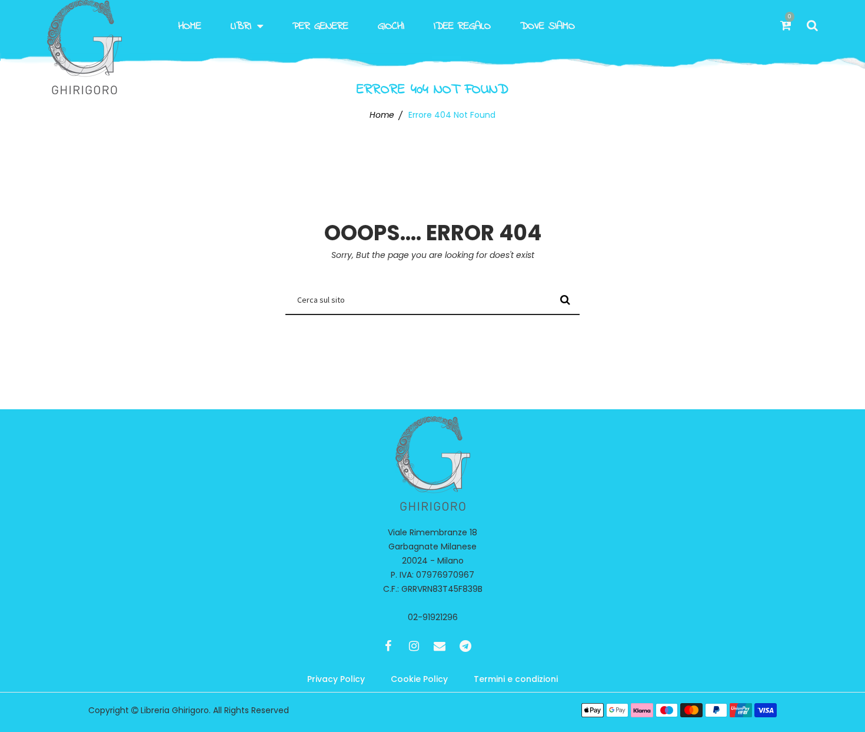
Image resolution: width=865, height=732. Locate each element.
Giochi (391, 26)
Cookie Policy (419, 679)
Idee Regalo (462, 26)
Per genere (320, 26)
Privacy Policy (336, 679)
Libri (241, 26)
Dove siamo (547, 26)
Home (189, 26)
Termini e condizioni (516, 679)
